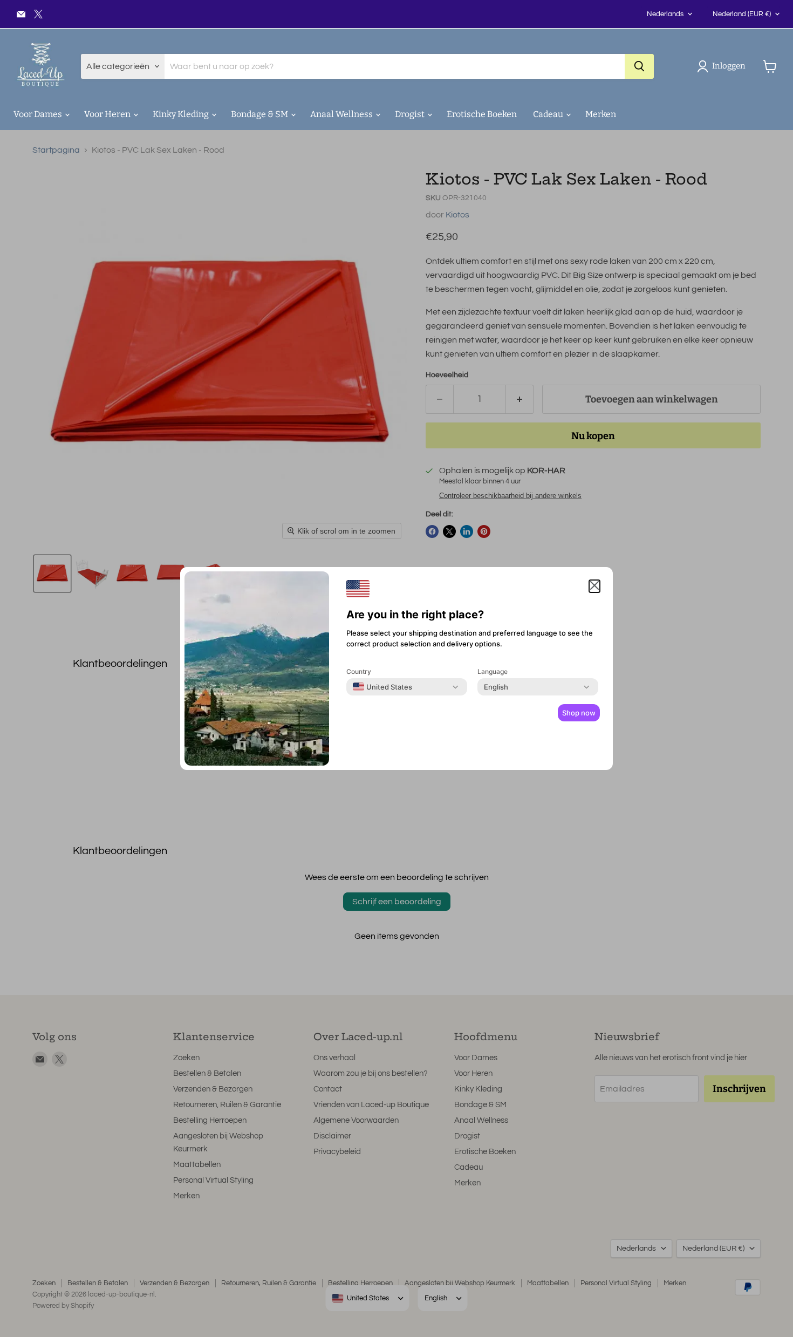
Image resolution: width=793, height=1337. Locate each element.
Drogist (410, 114)
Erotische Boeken (482, 114)
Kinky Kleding (181, 114)
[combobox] (382, 686)
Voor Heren (108, 114)
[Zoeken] (639, 66)
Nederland (742, 14)
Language (492, 671)
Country (358, 671)
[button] (723, 66)
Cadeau (549, 114)
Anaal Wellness (342, 114)
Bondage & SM (260, 114)
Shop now (579, 712)
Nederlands (665, 14)
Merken (600, 114)
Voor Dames (38, 114)
